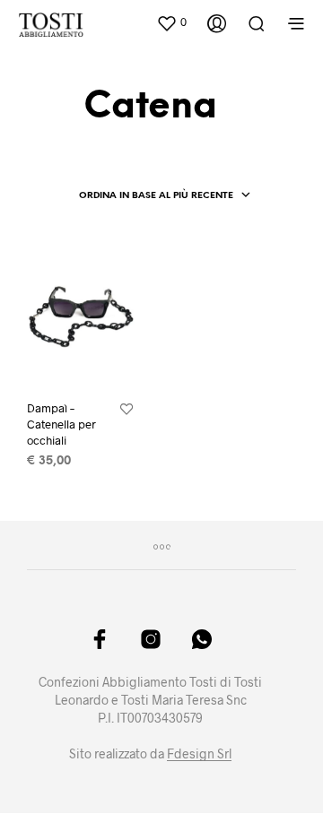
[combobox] (165, 196)
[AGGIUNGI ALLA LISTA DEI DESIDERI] (126, 410)
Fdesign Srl (199, 754)
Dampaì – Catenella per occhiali (61, 424)
